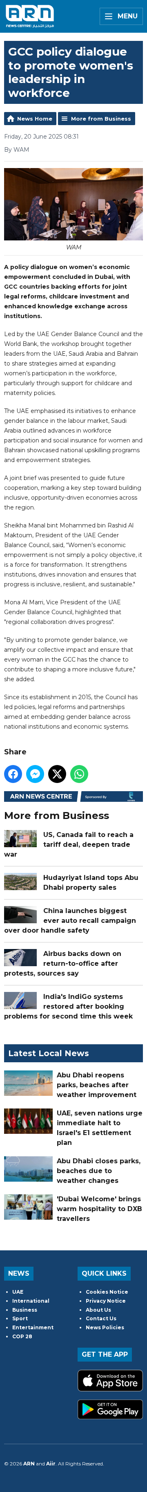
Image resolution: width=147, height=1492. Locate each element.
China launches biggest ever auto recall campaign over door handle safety (70, 920)
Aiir (51, 1464)
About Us (98, 1310)
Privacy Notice (106, 1301)
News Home (34, 118)
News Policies (105, 1327)
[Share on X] (57, 774)
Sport (20, 1318)
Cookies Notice (107, 1292)
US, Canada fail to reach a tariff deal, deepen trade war (69, 844)
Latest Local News (48, 1053)
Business (24, 1310)
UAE (17, 1292)
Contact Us (101, 1318)
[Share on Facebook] (13, 774)
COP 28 (22, 1336)
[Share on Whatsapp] (79, 774)
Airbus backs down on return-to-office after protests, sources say (62, 963)
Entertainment (32, 1327)
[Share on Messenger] (35, 774)
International (30, 1301)
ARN (29, 1464)
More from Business (101, 118)
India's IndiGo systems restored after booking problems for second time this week (68, 1006)
